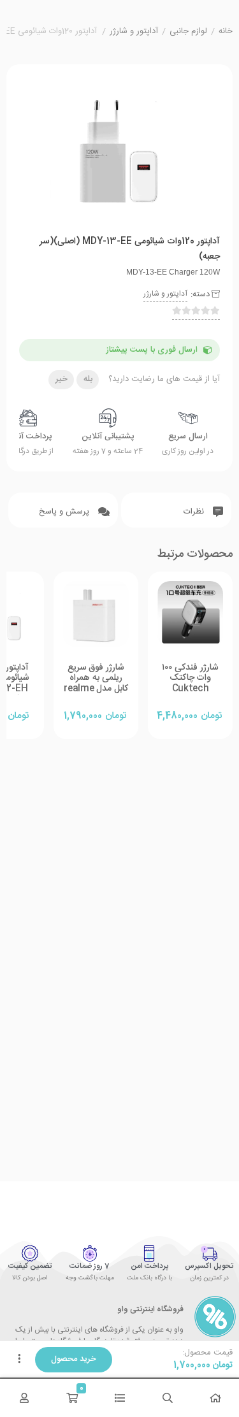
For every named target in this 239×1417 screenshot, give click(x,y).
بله (87, 379)
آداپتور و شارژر (134, 31)
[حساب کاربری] (24, 1398)
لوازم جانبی (188, 31)
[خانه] (215, 1398)
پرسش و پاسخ (65, 512)
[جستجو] (167, 1398)
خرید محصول (73, 1359)
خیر (61, 379)
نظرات (195, 512)
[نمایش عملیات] (19, 1359)
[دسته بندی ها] (119, 1398)
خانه (226, 31)
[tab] (176, 510)
